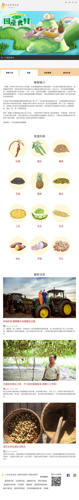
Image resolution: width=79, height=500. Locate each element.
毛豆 (39, 226)
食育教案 (47, 72)
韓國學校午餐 (31, 481)
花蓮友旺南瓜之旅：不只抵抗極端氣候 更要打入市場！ (30, 384)
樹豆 (39, 161)
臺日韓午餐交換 (19, 488)
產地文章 (66, 72)
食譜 (28, 72)
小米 (18, 226)
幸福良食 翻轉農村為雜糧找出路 (19, 321)
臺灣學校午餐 (9, 481)
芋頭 (39, 258)
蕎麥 (61, 161)
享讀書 (46, 488)
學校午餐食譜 (42, 481)
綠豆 (61, 193)
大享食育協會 (68, 475)
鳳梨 (39, 193)
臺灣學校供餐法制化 (40, 484)
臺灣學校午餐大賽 (10, 484)
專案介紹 (9, 72)
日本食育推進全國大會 (34, 488)
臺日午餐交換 (7, 488)
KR (70, 2)
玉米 (61, 226)
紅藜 (18, 161)
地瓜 (18, 258)
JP (73, 2)
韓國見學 (29, 484)
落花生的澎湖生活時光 (14, 446)
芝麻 (18, 193)
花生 (61, 258)
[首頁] (10, 5)
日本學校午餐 (20, 481)
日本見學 (21, 484)
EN (76, 2)
